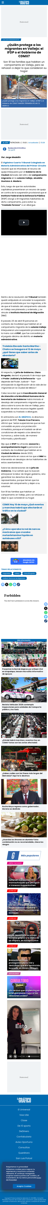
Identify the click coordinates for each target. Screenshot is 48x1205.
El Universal (24, 1109)
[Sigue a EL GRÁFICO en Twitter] (23, 1195)
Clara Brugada (29, 573)
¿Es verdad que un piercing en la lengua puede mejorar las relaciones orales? (24, 993)
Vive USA (24, 1115)
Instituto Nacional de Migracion (14, 578)
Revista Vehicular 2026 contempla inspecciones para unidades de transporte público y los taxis (21, 707)
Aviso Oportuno (24, 1142)
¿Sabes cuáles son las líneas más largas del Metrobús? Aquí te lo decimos (22, 774)
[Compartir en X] (45, 608)
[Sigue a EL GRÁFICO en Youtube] (26, 1195)
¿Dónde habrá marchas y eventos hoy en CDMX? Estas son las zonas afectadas (21, 741)
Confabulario (24, 1136)
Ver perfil (11, 150)
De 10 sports (24, 1125)
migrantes (6, 573)
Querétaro (24, 1152)
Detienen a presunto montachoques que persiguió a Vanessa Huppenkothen (24, 883)
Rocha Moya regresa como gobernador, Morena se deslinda (20, 807)
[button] (3, 2)
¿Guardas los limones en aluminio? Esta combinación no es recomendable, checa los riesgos (22, 842)
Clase (24, 1120)
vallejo (17, 573)
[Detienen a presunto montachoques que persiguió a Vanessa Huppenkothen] (24, 877)
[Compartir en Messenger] (45, 616)
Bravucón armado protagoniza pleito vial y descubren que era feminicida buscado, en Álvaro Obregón (24, 964)
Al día (5, 143)
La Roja (12, 891)
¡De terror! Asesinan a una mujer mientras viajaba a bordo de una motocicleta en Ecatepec (24, 909)
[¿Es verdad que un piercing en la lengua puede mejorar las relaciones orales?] (24, 987)
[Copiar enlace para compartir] (45, 621)
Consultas (24, 1147)
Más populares (30, 855)
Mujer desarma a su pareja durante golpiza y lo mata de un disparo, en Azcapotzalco (24, 938)
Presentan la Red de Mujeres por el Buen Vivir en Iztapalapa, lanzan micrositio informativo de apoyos (22, 671)
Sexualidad (14, 973)
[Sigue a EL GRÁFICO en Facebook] (21, 1195)
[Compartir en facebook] (45, 604)
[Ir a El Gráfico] (24, 2)
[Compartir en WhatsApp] (45, 612)
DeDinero (24, 1131)
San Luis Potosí (24, 1158)
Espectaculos (15, 863)
